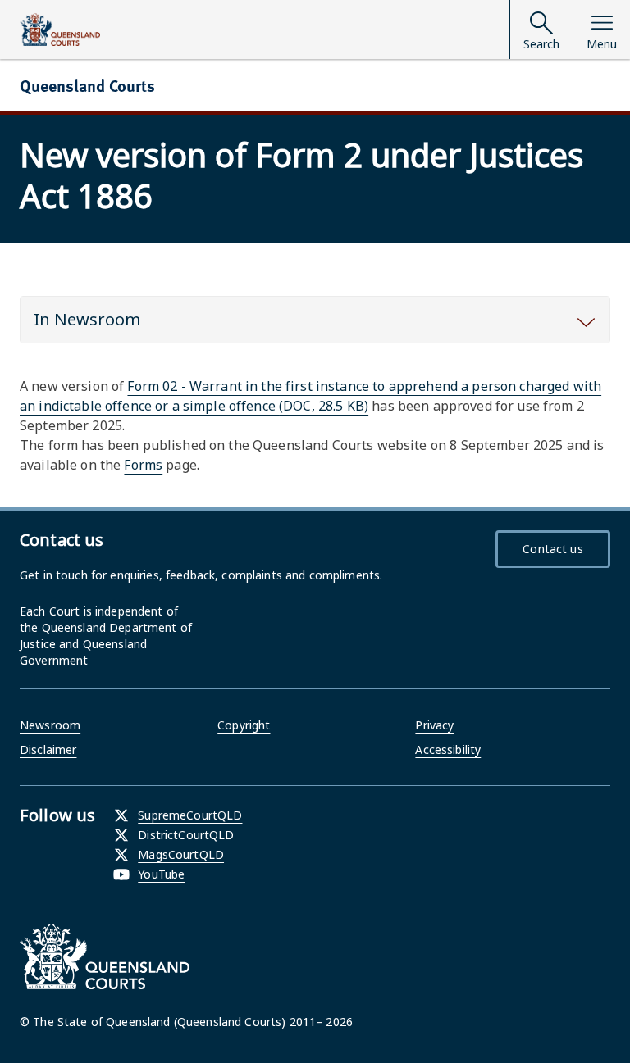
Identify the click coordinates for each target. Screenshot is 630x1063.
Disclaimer (48, 749)
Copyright (243, 725)
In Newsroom (87, 319)
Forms (143, 465)
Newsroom (50, 725)
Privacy (434, 725)
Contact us (552, 548)
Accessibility (448, 749)
